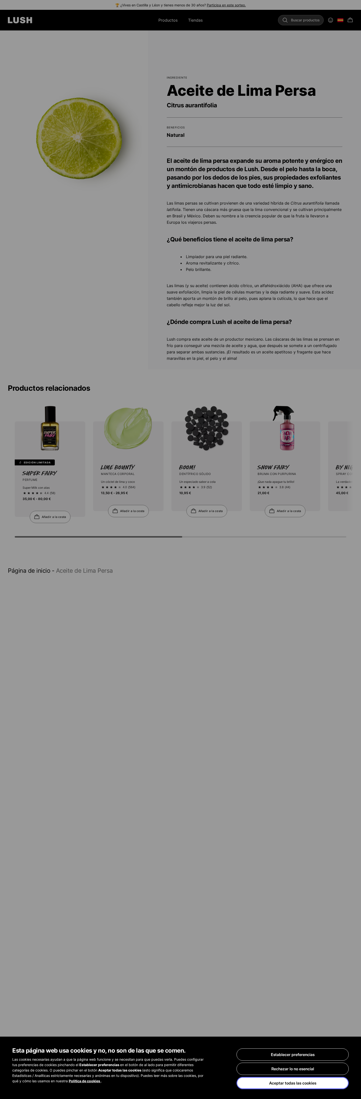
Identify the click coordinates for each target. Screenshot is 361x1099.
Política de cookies (85, 1081)
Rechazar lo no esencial (292, 1068)
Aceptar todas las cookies (292, 1083)
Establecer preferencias (293, 1054)
